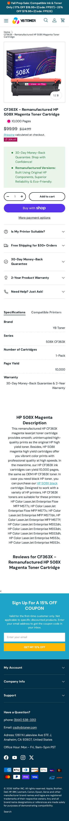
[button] (63, 20)
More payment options (34, 218)
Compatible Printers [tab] (46, 312)
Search (8, 811)
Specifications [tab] (14, 312)
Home (7, 32)
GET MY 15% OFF (34, 647)
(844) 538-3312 (25, 720)
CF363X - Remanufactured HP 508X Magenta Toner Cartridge (31, 35)
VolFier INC (18, 788)
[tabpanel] (34, 355)
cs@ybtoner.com (25, 727)
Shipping (9, 134)
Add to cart (47, 196)
